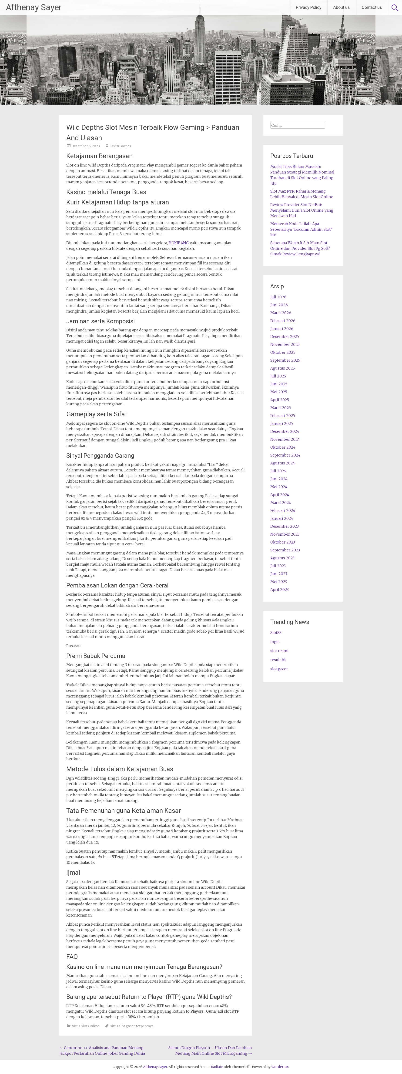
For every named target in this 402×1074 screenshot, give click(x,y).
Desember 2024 (284, 431)
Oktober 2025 (282, 352)
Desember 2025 (284, 336)
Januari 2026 (281, 328)
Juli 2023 (278, 566)
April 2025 (279, 399)
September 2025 (285, 360)
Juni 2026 (279, 305)
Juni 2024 (279, 479)
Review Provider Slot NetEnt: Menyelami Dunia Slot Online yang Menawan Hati (301, 210)
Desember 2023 (284, 526)
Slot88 (275, 632)
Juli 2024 (278, 471)
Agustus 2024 (282, 463)
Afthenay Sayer (34, 7)
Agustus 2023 (282, 558)
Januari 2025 (281, 423)
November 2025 (285, 344)
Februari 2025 (282, 415)
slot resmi (279, 650)
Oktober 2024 (282, 447)
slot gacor (279, 669)
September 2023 (285, 550)
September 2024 (285, 455)
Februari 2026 (282, 320)
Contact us (372, 7)
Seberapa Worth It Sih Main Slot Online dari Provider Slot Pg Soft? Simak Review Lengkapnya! (300, 248)
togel (275, 641)
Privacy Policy (309, 7)
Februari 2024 (282, 510)
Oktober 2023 (282, 542)
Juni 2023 (278, 573)
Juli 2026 (278, 297)
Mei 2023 (278, 581)
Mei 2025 (278, 392)
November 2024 (285, 439)
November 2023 (284, 534)
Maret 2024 (280, 502)
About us (341, 7)
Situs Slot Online (85, 1026)
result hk (278, 659)
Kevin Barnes (120, 146)
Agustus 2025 (282, 368)
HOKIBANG (179, 242)
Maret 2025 (280, 407)
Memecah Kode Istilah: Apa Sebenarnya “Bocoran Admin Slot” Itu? (301, 229)
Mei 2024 (278, 486)
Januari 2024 (281, 518)
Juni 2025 (278, 384)
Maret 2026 (280, 312)
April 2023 (279, 589)
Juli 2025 (278, 376)
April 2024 (279, 494)
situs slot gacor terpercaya (132, 1026)
